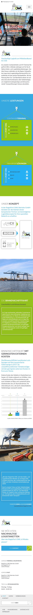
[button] (1, 29)
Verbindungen (21, 596)
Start (4, 596)
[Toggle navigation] (29, 7)
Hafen (11, 596)
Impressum (5, 611)
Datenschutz (24, 609)
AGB (3, 609)
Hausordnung (12, 609)
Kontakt (5, 598)
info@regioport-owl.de (8, 1)
